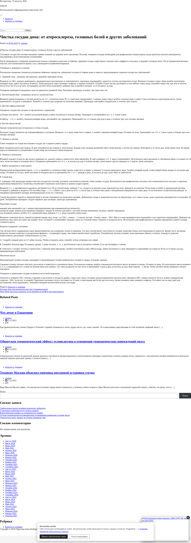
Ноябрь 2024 (10, 490)
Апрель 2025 (11, 478)
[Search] (1, 28)
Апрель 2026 (11, 450)
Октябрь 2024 (11, 492)
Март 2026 (10, 453)
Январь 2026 (10, 457)
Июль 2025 (10, 471)
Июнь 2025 (10, 474)
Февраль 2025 (11, 483)
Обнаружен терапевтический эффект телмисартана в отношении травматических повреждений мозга (72, 341)
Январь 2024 (10, 513)
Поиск (3, 392)
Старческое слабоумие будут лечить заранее (19, 410)
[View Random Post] (1, 25)
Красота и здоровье (13, 21)
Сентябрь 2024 (11, 495)
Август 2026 (10, 441)
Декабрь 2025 (11, 460)
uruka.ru (3, 5)
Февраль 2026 (11, 455)
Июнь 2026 (10, 446)
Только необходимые (79, 537)
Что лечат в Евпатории (16, 312)
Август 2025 (10, 469)
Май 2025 (9, 476)
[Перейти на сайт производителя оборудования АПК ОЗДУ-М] (165, 529)
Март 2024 (10, 509)
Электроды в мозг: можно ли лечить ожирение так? (23, 417)
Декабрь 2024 (11, 488)
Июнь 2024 (10, 502)
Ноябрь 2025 (10, 462)
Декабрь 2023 (11, 516)
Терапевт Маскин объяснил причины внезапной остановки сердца (47, 372)
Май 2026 (9, 448)
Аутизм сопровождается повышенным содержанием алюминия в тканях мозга (35, 415)
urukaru (24, 43)
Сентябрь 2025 (11, 467)
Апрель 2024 (11, 506)
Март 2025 (10, 481)
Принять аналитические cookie (54, 537)
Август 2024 (10, 497)
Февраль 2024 (11, 511)
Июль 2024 (10, 499)
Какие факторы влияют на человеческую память (21, 413)
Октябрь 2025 (11, 464)
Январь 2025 (10, 485)
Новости (9, 19)
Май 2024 (9, 504)
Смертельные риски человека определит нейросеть (22, 408)
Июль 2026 (10, 443)
